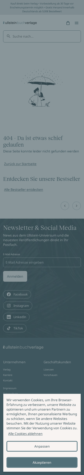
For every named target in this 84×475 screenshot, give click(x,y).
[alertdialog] (42, 433)
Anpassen (42, 446)
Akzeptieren (42, 462)
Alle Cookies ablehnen (25, 433)
